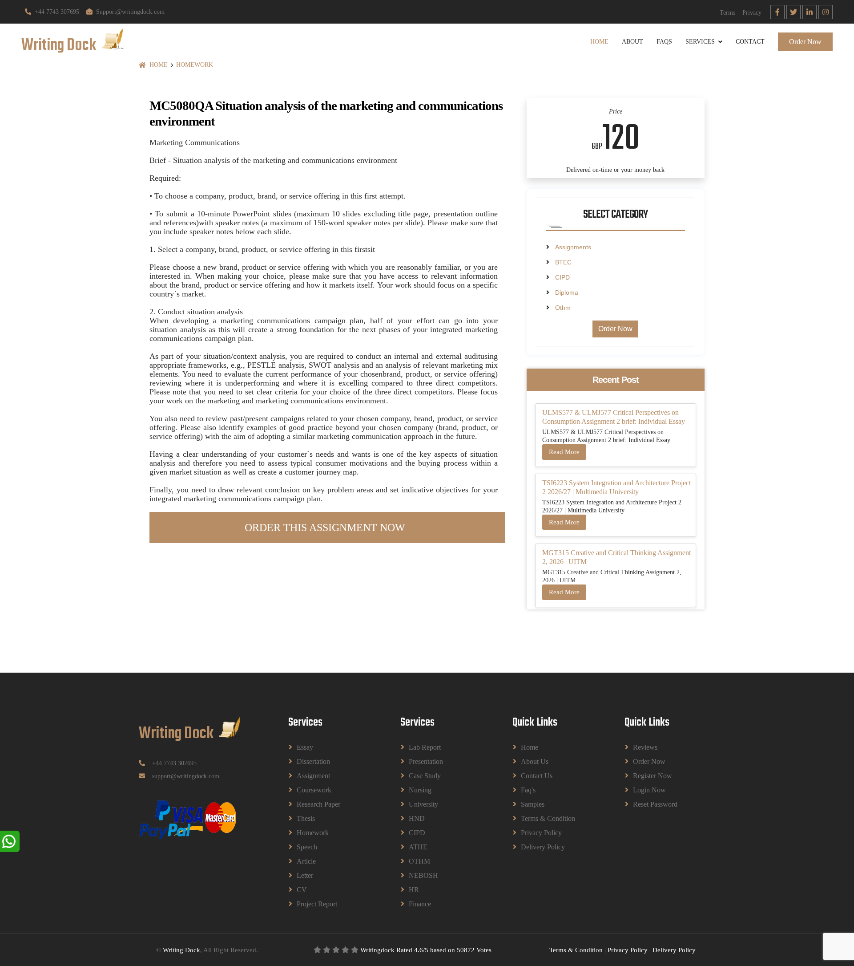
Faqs (664, 41)
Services (700, 41)
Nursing (420, 790)
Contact (750, 41)
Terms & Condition (548, 818)
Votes (483, 950)
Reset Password (655, 804)
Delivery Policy (543, 847)
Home (599, 41)
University (423, 804)
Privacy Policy (541, 832)
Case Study (425, 775)
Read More (564, 451)
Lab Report (425, 747)
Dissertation (313, 761)
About (632, 41)
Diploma (566, 292)
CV (302, 889)
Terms (727, 12)
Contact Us (536, 775)
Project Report (317, 904)
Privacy (751, 12)
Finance (420, 904)
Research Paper (318, 804)
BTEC (563, 262)
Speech (307, 847)
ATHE (418, 847)
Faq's (528, 790)
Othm (563, 307)
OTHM (419, 861)
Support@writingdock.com (130, 11)
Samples (532, 804)
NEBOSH (423, 875)
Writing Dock (181, 950)
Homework (194, 64)
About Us (534, 761)
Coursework (314, 790)
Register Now (652, 775)
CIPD (562, 277)
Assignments (573, 247)
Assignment (313, 775)
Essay (305, 747)
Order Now (805, 41)
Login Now (649, 790)
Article (306, 861)
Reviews (645, 747)
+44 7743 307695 (57, 11)
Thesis (306, 818)
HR (414, 889)
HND (417, 818)
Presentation (426, 761)
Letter (305, 875)
